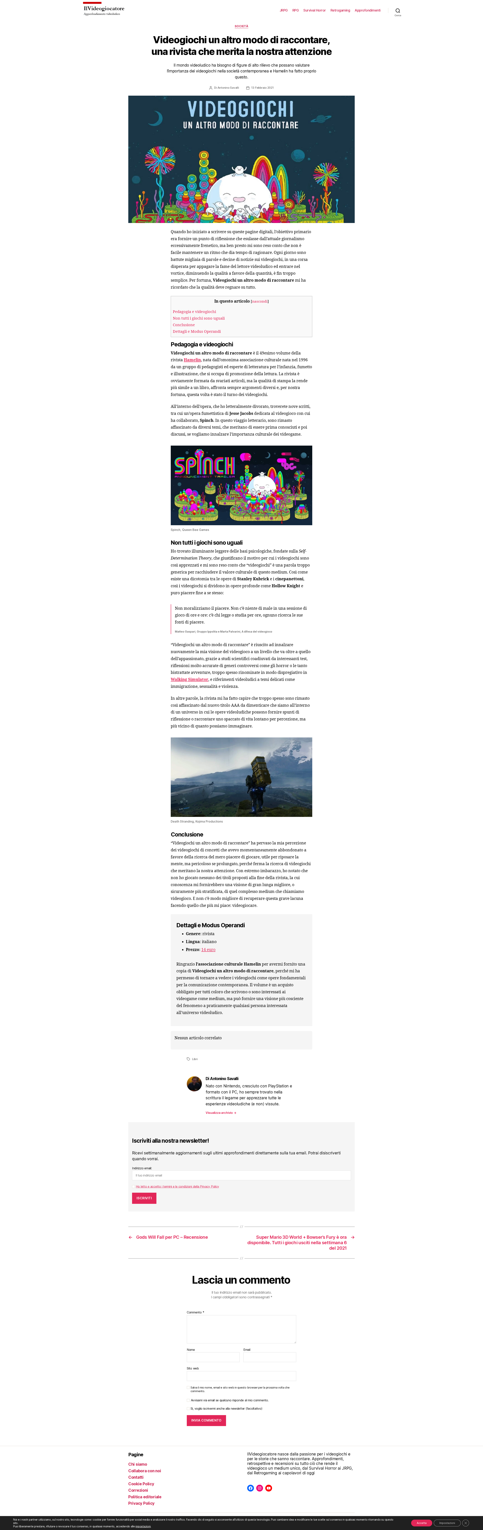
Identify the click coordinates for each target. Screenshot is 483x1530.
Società (241, 26)
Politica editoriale (145, 1497)
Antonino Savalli (228, 87)
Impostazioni (447, 1523)
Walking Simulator (189, 679)
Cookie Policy (141, 1484)
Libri (195, 1059)
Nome (191, 1350)
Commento (195, 1312)
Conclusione (184, 325)
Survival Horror (314, 10)
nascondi (260, 301)
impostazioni (143, 1526)
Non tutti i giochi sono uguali (199, 318)
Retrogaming (340, 10)
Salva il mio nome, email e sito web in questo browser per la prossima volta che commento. (240, 1389)
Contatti (136, 1477)
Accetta (422, 1523)
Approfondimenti (368, 10)
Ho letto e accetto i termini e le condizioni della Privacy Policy (177, 1186)
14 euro (208, 949)
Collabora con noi (144, 1470)
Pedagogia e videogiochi (194, 311)
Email (246, 1350)
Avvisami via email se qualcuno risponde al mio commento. (230, 1400)
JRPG (284, 10)
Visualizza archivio (221, 1113)
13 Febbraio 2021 (262, 87)
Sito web (193, 1368)
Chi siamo (137, 1464)
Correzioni (138, 1490)
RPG (295, 10)
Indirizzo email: (142, 1168)
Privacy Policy (141, 1503)
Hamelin (192, 360)
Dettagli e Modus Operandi (197, 331)
